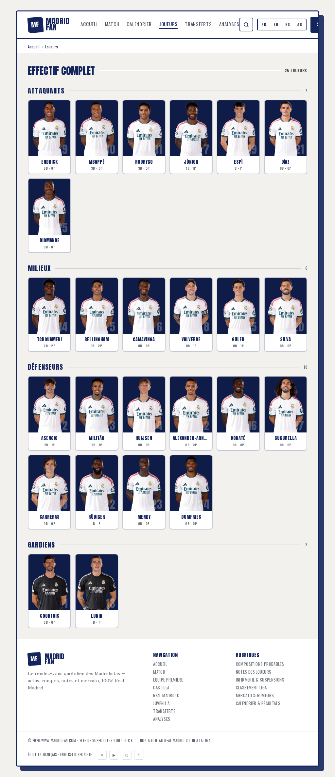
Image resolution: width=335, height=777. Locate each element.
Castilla (161, 687)
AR (299, 24)
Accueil (88, 23)
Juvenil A (161, 703)
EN (275, 24)
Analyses (229, 23)
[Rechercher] (246, 24)
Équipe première (168, 680)
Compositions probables (260, 664)
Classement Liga (251, 687)
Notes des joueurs (254, 672)
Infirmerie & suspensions (260, 680)
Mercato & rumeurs (255, 695)
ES (287, 24)
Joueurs (168, 23)
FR (263, 24)
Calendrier (139, 23)
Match (112, 23)
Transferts (198, 23)
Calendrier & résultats (258, 703)
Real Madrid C (166, 695)
